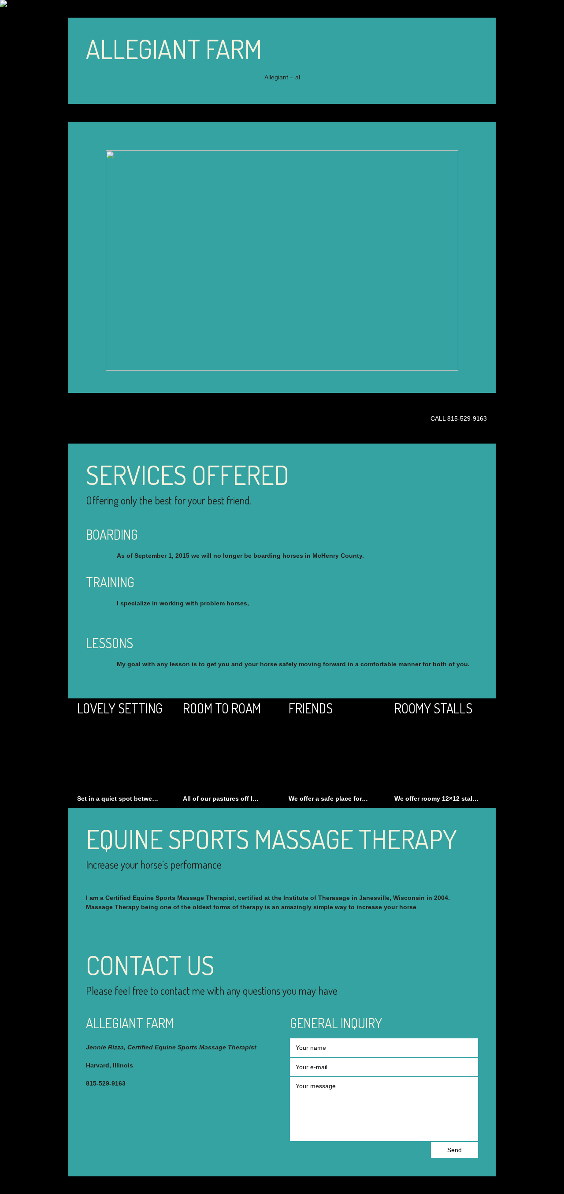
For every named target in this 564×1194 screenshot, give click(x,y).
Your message (316, 1086)
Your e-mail (311, 1067)
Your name (311, 1047)
